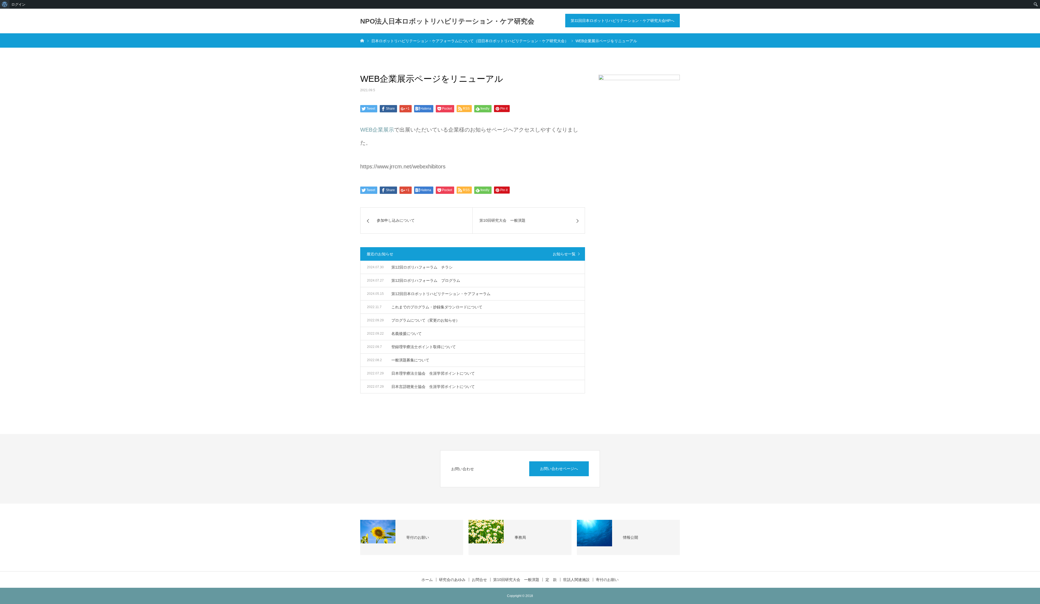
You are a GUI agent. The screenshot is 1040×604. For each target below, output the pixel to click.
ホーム (427, 580)
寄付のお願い (607, 580)
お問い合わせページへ (559, 468)
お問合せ (479, 580)
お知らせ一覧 (564, 254)
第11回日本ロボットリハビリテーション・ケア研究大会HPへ (622, 20)
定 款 (551, 580)
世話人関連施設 (576, 580)
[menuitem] (4, 4)
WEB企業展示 (377, 130)
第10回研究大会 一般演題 (516, 580)
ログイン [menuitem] (18, 4)
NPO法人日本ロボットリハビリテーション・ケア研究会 (447, 21)
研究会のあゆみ (452, 580)
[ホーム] (362, 40)
